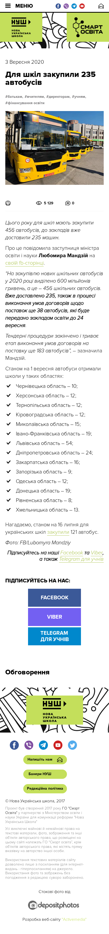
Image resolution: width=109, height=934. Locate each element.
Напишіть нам (101, 6)
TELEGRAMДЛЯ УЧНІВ (54, 636)
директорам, (60, 97)
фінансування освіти (26, 103)
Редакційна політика (45, 788)
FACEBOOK (55, 598)
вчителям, (36, 97)
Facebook (71, 553)
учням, (80, 97)
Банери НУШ (40, 774)
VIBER (54, 617)
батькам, (15, 97)
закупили (58, 532)
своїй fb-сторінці (24, 263)
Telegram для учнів (81, 559)
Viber (97, 553)
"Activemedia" (74, 919)
